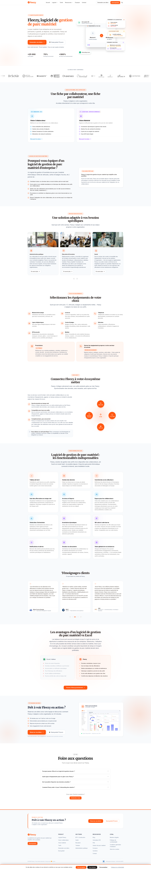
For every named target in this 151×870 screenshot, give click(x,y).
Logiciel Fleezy (62, 837)
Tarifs (61, 2)
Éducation (78, 842)
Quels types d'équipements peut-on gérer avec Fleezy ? (58, 776)
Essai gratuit (115, 2)
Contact (84, 2)
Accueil (48, 2)
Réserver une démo (95, 821)
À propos (77, 2)
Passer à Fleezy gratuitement (74, 687)
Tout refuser (92, 867)
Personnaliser (103, 867)
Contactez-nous (75, 798)
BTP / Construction (80, 837)
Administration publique (82, 848)
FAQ (94, 842)
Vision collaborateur (63, 840)
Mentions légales (114, 837)
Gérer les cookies (114, 849)
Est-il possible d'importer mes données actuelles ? (56, 782)
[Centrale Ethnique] (26, 76)
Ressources (68, 2)
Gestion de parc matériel (99, 845)
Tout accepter (81, 867)
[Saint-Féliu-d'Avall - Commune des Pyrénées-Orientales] (35, 76)
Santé (77, 840)
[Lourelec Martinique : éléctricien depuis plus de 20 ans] (43, 76)
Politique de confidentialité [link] (117, 867)
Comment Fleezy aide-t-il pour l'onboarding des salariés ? (58, 787)
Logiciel (54, 2)
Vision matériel (62, 842)
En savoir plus (68, 271)
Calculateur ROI (97, 840)
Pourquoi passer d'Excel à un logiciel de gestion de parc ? (58, 771)
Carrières (95, 850)
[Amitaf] (15, 76)
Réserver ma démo (36, 732)
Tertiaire (78, 845)
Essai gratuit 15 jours (57, 42)
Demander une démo (102, 2)
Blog (94, 837)
